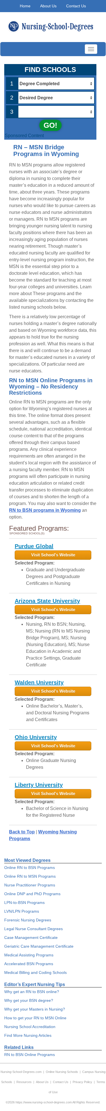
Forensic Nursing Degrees (27, 920)
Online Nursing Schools (62, 1071)
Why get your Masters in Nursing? (34, 1009)
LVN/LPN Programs (21, 911)
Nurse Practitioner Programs (29, 885)
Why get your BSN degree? (28, 1000)
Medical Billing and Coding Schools (35, 972)
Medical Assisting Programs (28, 955)
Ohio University (36, 737)
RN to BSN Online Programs (29, 1054)
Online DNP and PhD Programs (32, 894)
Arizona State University (47, 601)
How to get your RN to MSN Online (35, 1018)
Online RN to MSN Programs (30, 876)
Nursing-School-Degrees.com (21, 1071)
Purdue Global (34, 546)
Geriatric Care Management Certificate (38, 946)
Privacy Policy (82, 1082)
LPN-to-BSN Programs (24, 902)
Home (25, 6)
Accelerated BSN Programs (28, 963)
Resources (24, 1082)
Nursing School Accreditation (29, 1026)
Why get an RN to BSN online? (31, 991)
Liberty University (39, 785)
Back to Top (22, 831)
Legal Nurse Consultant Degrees (33, 928)
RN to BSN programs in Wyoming (45, 510)
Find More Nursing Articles (27, 1035)
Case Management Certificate (31, 937)
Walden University (39, 682)
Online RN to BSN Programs (29, 867)
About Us (48, 6)
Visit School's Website (53, 554)
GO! (50, 125)
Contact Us (76, 6)
